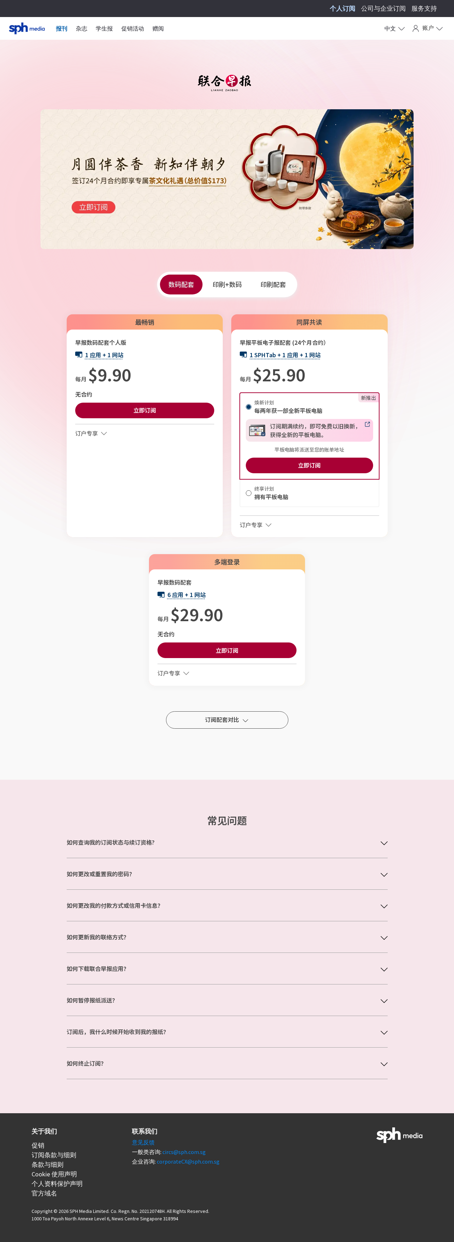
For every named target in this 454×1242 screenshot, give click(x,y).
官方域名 (44, 1193)
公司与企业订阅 (383, 8)
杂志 (81, 28)
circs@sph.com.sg (184, 1151)
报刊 (61, 28)
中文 (390, 28)
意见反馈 (143, 1142)
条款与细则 (47, 1164)
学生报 (104, 28)
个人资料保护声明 (57, 1184)
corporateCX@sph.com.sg (188, 1161)
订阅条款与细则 (54, 1155)
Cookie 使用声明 (54, 1174)
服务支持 (424, 8)
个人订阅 (342, 8)
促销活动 (132, 28)
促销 (38, 1145)
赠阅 (158, 28)
